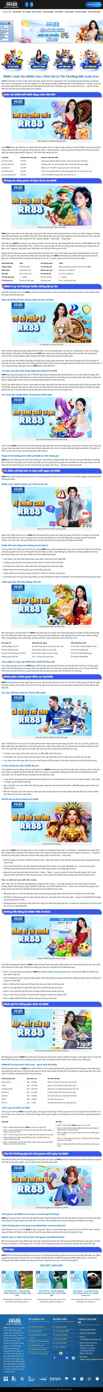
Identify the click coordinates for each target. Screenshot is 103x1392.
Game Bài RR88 (47, 12)
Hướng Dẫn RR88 (94, 12)
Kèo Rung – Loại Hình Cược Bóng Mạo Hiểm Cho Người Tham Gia (86, 1293)
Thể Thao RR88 (80, 12)
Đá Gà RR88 (26, 12)
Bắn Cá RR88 (36, 12)
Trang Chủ (7, 12)
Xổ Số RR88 (59, 12)
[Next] (98, 32)
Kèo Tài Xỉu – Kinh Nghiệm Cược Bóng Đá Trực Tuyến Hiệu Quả (51, 1293)
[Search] (31, 4)
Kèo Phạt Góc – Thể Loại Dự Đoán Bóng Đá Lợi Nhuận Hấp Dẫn (17, 1293)
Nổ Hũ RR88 (17, 12)
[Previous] (4, 32)
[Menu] (26, 4)
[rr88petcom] (12, 4)
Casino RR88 (69, 12)
